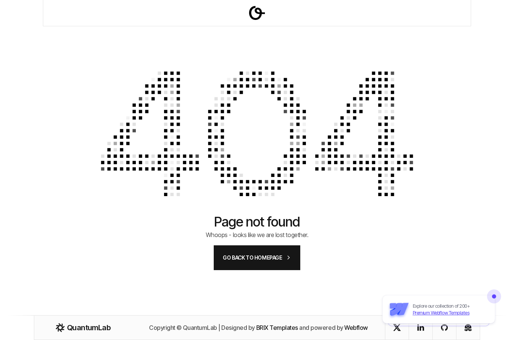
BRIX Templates (277, 327)
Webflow (356, 327)
